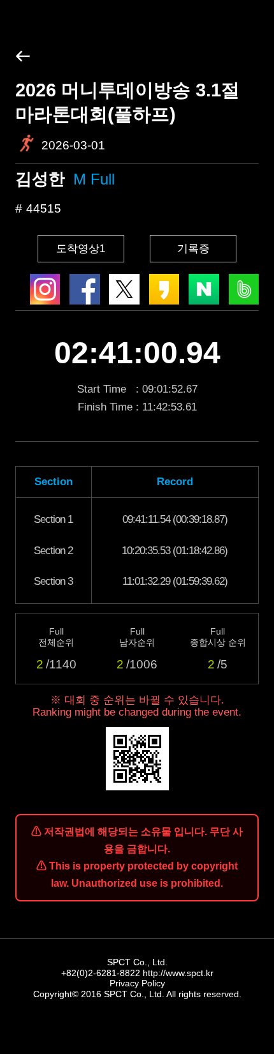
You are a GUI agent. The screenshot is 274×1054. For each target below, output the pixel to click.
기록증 (193, 249)
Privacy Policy (137, 983)
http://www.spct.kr (178, 973)
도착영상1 (80, 249)
